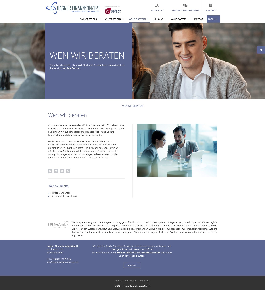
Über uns (158, 19)
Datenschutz (144, 280)
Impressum (130, 280)
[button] (50, 171)
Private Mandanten (61, 192)
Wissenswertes (178, 19)
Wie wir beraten (113, 19)
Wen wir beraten (137, 19)
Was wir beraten (88, 19)
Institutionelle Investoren (64, 196)
